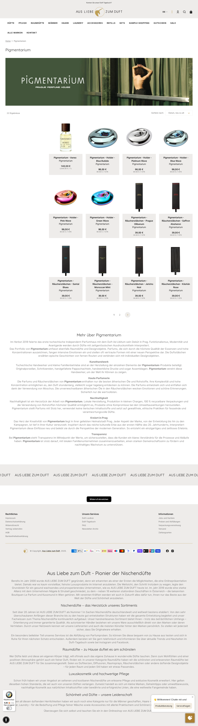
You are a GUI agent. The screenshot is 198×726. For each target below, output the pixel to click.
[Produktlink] (65, 147)
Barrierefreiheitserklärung (16, 536)
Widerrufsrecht (12, 525)
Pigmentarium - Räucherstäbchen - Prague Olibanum (139, 220)
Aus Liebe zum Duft (51, 551)
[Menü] (13, 691)
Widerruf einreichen (99, 499)
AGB (7, 532)
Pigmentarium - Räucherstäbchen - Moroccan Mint (102, 284)
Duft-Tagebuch (89, 521)
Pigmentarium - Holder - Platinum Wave (139, 159)
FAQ (84, 525)
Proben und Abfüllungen (169, 521)
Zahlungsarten (165, 532)
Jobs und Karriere (166, 518)
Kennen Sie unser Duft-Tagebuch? (99, 3)
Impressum (10, 518)
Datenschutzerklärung (15, 521)
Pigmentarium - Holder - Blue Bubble (102, 159)
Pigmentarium (66, 160)
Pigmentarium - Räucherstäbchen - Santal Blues (65, 284)
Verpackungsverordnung (170, 525)
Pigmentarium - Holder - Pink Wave (65, 219)
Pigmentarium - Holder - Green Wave (102, 219)
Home (8, 41)
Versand (162, 529)
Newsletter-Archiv (90, 529)
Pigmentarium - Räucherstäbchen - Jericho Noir (139, 284)
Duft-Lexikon (88, 518)
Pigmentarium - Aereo (65, 157)
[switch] (9, 708)
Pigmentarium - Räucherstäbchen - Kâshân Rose (176, 284)
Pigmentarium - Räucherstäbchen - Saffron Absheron (176, 220)
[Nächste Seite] (127, 315)
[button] (178, 12)
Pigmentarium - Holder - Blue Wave (175, 159)
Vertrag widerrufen (13, 529)
